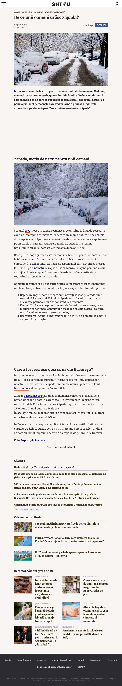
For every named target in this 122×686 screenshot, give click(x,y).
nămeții (39, 268)
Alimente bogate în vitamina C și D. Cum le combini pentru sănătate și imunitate (95, 614)
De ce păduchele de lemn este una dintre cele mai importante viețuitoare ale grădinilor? (46, 589)
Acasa (17, 11)
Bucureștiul (21, 388)
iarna (32, 509)
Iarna (17, 91)
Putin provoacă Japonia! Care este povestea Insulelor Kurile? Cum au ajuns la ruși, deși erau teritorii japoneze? (69, 539)
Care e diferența (24, 660)
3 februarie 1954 (34, 395)
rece (27, 230)
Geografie (41, 660)
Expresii (80, 660)
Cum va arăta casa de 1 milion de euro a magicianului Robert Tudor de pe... (95, 587)
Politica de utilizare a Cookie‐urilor (54, 666)
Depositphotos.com (33, 440)
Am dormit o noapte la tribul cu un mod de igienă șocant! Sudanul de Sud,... (82, 634)
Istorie (8, 660)
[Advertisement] (61, 134)
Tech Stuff (112, 660)
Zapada (39, 509)
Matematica (95, 660)
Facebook (101, 25)
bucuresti (24, 509)
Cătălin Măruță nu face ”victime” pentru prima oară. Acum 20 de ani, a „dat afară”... (46, 637)
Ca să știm (27, 11)
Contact (81, 666)
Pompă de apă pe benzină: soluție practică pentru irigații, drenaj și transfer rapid (45, 614)
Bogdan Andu (20, 24)
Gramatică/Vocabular (61, 660)
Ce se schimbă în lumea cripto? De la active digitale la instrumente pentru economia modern (67, 525)
